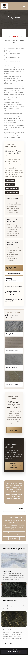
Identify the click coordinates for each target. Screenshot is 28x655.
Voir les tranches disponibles (13, 465)
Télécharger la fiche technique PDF (14, 476)
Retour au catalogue (14, 273)
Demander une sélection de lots (11, 268)
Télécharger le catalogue (13, 429)
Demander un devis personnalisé (14, 534)
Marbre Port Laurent (9, 630)
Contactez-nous (14, 33)
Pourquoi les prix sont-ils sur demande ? (13, 300)
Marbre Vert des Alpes (10, 600)
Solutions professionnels (11, 279)
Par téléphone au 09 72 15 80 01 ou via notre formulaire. (14, 496)
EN (26, 1)
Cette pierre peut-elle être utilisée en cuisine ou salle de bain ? (13, 293)
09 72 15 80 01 (14, 538)
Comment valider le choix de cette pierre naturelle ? (14, 286)
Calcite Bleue (7, 571)
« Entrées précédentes (8, 644)
